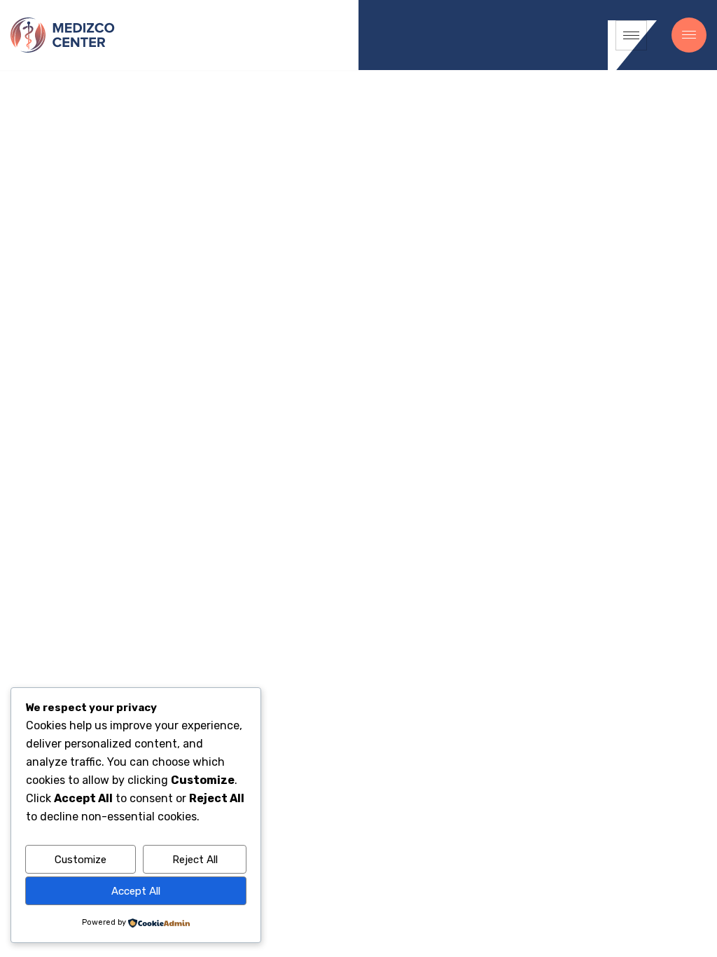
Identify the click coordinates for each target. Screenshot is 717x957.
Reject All (195, 859)
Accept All (135, 891)
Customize (80, 859)
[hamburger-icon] (631, 35)
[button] (688, 35)
